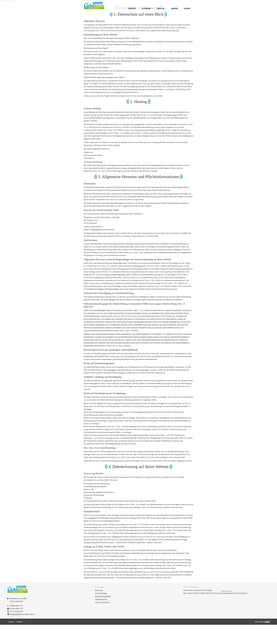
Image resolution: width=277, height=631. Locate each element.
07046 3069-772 (16, 605)
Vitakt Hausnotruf (102, 602)
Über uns (160, 8)
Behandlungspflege (103, 596)
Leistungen (146, 8)
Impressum (11, 622)
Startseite (132, 8)
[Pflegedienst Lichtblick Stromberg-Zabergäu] (17, 589)
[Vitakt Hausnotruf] (226, 591)
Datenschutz (19, 622)
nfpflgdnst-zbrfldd (22, 614)
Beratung (99, 590)
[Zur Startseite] (94, 3)
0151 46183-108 (16, 611)
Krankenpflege (101, 593)
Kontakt (187, 8)
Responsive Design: (259, 622)
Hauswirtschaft (101, 599)
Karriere (174, 8)
